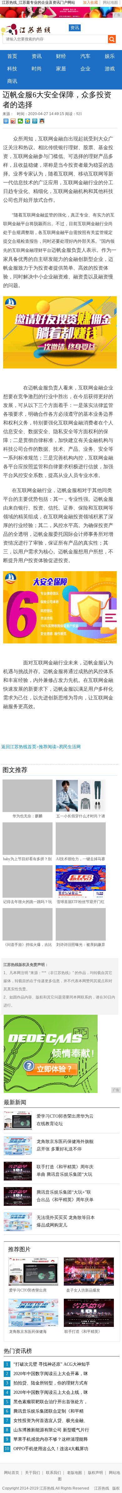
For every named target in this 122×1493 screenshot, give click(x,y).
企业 (85, 68)
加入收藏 (90, 2)
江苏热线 (101, 1488)
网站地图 (110, 2)
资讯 (74, 27)
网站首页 (11, 1472)
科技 (12, 68)
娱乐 (110, 56)
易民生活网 (70, 746)
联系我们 (53, 1472)
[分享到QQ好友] (42, 121)
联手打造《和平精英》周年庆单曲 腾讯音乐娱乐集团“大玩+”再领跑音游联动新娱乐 (65, 1174)
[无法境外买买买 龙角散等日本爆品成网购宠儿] (18, 1230)
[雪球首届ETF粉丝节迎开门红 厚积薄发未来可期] (81, 896)
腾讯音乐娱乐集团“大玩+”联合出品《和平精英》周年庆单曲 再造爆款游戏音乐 (65, 1200)
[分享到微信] (20, 121)
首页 (12, 56)
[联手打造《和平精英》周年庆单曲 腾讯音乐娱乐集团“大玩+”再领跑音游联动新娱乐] (18, 1179)
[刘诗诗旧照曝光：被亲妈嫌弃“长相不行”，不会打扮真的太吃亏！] (81, 939)
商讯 (12, 81)
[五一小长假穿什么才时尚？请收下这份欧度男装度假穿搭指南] (81, 811)
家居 (61, 68)
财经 (61, 56)
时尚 (37, 68)
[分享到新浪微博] (13, 121)
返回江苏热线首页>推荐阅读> (30, 746)
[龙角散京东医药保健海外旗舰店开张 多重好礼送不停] (18, 1154)
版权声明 (95, 1472)
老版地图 (74, 1472)
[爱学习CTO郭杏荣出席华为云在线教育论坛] (18, 1128)
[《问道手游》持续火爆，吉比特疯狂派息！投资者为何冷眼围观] (28, 939)
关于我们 (32, 1472)
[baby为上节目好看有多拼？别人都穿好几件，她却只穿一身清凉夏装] (28, 853)
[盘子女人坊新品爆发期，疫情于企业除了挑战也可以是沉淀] (89, 1284)
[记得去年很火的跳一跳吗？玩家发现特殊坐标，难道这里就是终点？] (28, 896)
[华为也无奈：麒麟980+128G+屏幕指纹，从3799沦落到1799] (28, 811)
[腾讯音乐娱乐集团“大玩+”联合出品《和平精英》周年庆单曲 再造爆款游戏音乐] (18, 1204)
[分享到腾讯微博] (35, 121)
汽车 (85, 56)
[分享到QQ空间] (27, 121)
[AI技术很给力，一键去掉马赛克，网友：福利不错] (81, 853)
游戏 (110, 68)
